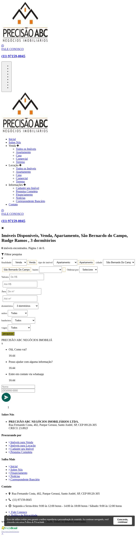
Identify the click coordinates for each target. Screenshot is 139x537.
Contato (13, 204)
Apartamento (23, 152)
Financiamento (24, 194)
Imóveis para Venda (21, 442)
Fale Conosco (18, 512)
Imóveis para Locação (23, 445)
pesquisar (8, 333)
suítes (4, 313)
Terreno (20, 162)
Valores (5, 277)
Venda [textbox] (32, 262)
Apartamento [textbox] (86, 262)
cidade (99, 262)
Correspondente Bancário (30, 201)
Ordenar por (73, 269)
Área (3, 291)
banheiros (6, 320)
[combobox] (32, 262)
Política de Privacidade (23, 515)
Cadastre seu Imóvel (27, 188)
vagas (4, 328)
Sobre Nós (15, 142)
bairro (35, 269)
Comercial (22, 158)
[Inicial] (25, 42)
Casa (19, 155)
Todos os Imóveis (26, 148)
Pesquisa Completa (27, 191)
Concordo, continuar (122, 520)
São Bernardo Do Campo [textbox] (17, 269)
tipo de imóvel (45, 262)
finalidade (6, 262)
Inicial (12, 139)
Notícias (20, 197)
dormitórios (7, 306)
